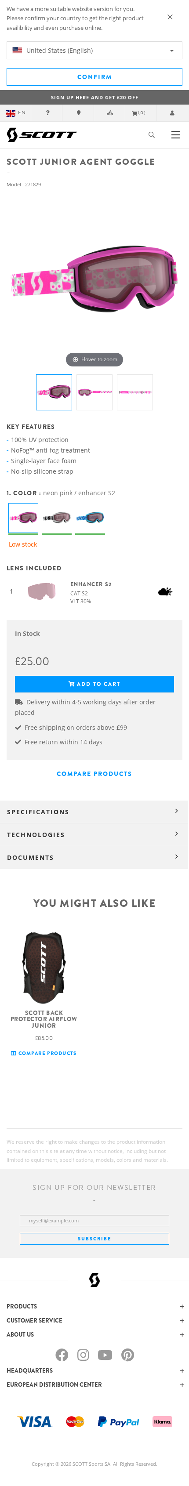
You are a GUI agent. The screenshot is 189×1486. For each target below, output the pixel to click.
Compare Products (94, 773)
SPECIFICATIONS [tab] (38, 812)
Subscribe (94, 1238)
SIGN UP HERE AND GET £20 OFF (94, 97)
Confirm (94, 76)
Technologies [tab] (36, 834)
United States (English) (59, 50)
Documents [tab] (30, 857)
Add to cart (98, 684)
